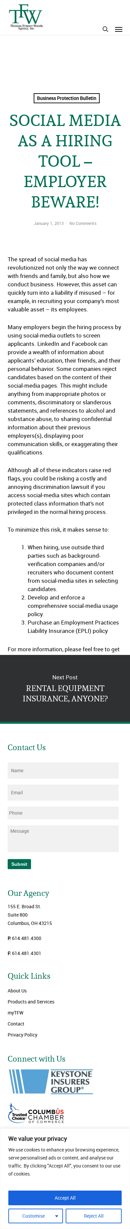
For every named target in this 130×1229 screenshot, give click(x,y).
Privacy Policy (22, 1035)
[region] (65, 1178)
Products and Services (31, 1001)
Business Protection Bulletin (66, 98)
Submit (19, 864)
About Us (17, 990)
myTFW (15, 1012)
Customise (33, 1216)
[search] (105, 29)
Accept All (65, 1198)
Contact (16, 1023)
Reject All (94, 1216)
